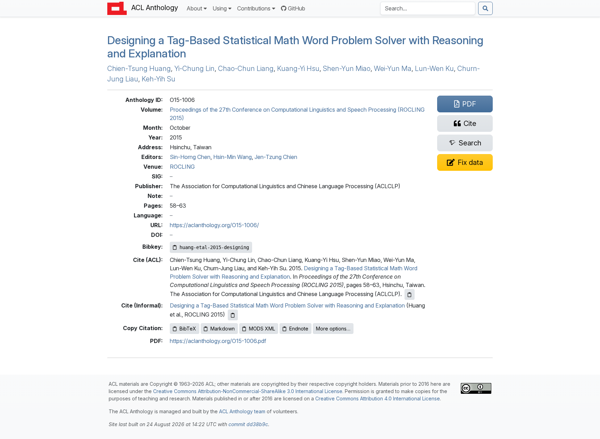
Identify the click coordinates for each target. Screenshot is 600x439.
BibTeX (188, 329)
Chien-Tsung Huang (139, 68)
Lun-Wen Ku (434, 68)
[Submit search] (485, 8)
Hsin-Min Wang (232, 156)
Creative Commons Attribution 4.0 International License (377, 398)
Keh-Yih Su (158, 79)
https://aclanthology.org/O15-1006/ (214, 225)
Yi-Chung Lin (194, 68)
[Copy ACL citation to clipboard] (410, 294)
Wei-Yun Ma (392, 68)
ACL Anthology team (242, 411)
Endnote (298, 329)
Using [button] (219, 8)
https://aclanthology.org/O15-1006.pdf (218, 340)
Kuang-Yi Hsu (298, 68)
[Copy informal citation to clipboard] (233, 315)
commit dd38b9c (248, 424)
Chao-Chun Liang (246, 68)
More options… (333, 329)
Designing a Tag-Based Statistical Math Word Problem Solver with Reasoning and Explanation (295, 46)
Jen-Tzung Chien (276, 156)
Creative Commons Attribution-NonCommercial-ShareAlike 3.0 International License (247, 391)
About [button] (194, 8)
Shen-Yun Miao (346, 68)
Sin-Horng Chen (190, 156)
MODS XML (262, 329)
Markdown (222, 329)
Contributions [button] (253, 8)
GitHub (296, 8)
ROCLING (182, 166)
